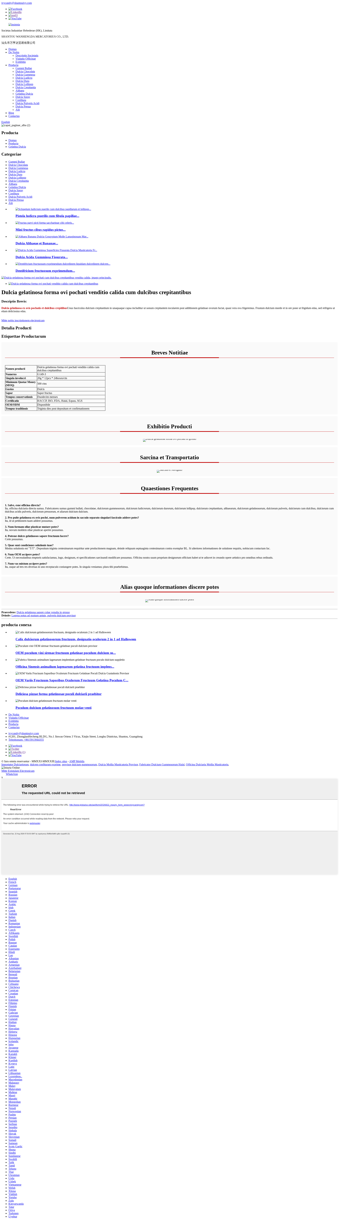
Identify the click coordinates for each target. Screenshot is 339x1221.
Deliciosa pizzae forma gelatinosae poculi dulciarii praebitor (59, 694)
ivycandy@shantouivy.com (16, 2)
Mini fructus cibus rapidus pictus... (41, 229)
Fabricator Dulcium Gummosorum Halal (162, 764)
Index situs (61, 761)
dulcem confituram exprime (45, 764)
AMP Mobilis (76, 761)
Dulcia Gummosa (25, 74)
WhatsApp (12, 774)
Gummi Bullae (24, 68)
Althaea (20, 90)
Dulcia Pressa (23, 106)
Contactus (14, 116)
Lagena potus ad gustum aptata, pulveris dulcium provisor (43, 615)
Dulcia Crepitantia (26, 87)
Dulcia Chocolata (25, 71)
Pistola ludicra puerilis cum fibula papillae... (47, 216)
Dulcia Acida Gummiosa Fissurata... (42, 257)
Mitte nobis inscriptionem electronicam (22, 320)
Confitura (21, 100)
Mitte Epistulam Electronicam (17, 770)
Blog (11, 112)
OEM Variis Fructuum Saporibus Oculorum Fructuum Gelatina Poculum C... (72, 680)
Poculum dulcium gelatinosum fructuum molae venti (53, 708)
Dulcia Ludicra (24, 77)
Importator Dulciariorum (15, 764)
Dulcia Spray (23, 96)
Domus (12, 49)
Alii (18, 109)
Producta (13, 65)
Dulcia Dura (22, 80)
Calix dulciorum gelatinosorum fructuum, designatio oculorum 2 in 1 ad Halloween (76, 639)
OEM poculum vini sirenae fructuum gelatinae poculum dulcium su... (66, 653)
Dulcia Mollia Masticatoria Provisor (118, 764)
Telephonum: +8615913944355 (26, 739)
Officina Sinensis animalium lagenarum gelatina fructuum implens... (65, 666)
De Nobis (13, 52)
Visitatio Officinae (26, 58)
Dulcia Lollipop (24, 84)
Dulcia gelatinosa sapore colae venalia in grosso (43, 612)
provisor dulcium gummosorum (79, 764)
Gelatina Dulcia (24, 93)
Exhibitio (21, 61)
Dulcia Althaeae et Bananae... (37, 243)
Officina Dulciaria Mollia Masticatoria (207, 764)
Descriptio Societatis (27, 55)
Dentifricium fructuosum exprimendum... (45, 271)
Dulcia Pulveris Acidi (27, 103)
